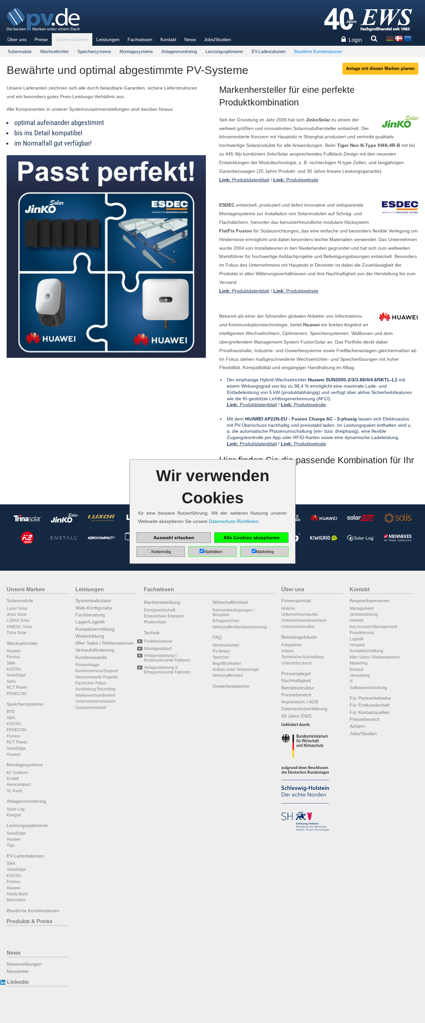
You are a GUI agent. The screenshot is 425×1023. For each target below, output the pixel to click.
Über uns (17, 39)
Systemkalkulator (93, 600)
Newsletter (18, 971)
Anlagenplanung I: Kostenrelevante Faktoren (167, 658)
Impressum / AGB (299, 701)
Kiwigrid (14, 815)
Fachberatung (90, 614)
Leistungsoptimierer (224, 51)
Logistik (357, 639)
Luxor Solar (17, 608)
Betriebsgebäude (299, 637)
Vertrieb (357, 620)
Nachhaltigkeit (296, 680)
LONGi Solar (18, 620)
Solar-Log (16, 809)
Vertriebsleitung (364, 614)
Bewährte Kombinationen (318, 51)
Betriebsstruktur (297, 687)
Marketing (359, 663)
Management (362, 608)
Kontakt (168, 39)
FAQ (217, 637)
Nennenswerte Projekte (96, 677)
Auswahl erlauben (173, 537)
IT (351, 681)
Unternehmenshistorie (95, 701)
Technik (152, 632)
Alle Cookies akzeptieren (251, 537)
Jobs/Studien (217, 39)
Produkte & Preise (29, 921)
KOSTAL (14, 669)
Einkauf (356, 669)
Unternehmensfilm (297, 626)
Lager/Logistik (90, 621)
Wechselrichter (54, 51)
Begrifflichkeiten (226, 663)
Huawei (14, 651)
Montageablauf (157, 648)
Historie (288, 608)
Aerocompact (19, 784)
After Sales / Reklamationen (104, 643)
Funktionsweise (158, 641)
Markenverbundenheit (95, 695)
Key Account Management (373, 626)
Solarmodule (20, 51)
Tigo (11, 845)
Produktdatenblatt (244, 179)
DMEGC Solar (19, 626)
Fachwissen (140, 39)
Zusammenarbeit (90, 707)
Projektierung (362, 632)
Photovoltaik (155, 622)
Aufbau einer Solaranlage (235, 669)
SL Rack (14, 791)
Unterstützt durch (296, 663)
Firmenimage (87, 665)
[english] (408, 38)
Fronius (13, 657)
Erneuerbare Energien (164, 616)
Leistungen (108, 39)
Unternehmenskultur (299, 614)
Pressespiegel (296, 673)
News (190, 39)
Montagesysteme (136, 51)
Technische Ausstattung (302, 657)
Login (355, 40)
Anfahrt (357, 726)
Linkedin (18, 982)
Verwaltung (360, 675)
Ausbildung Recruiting (95, 689)
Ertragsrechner (225, 620)
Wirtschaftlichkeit (230, 602)
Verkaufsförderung (94, 650)
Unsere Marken (72, 39)
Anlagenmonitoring (179, 51)
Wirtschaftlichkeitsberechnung (239, 627)
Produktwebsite (295, 179)
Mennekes (16, 900)
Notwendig (161, 551)
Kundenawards (91, 657)
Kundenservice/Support (96, 671)
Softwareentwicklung (368, 687)
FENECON (16, 693)
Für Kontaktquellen (369, 712)
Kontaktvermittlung (95, 629)
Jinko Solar (17, 614)
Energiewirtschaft (159, 610)
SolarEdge (16, 675)
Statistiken (213, 551)
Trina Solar (17, 632)
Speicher (220, 657)
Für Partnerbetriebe (370, 698)
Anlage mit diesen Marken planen (380, 68)
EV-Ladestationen (269, 51)
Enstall (13, 778)
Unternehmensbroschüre (303, 620)
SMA (11, 663)
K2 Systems (17, 772)
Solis (11, 681)
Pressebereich (296, 694)
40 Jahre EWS (296, 716)
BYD (11, 711)
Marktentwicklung (162, 602)
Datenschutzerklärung (304, 708)
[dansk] (399, 38)
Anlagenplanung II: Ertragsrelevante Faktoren (167, 669)
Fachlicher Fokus (90, 683)
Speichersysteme (94, 51)
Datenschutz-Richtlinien (233, 521)
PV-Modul (221, 651)
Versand (357, 645)
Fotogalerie (291, 645)
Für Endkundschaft (369, 705)
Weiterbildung (89, 636)
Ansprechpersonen (369, 600)
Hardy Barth (17, 894)
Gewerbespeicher (231, 686)
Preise (41, 39)
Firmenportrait (296, 600)
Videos (287, 651)
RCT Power (17, 687)
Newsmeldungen (24, 964)
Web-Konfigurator (94, 607)
